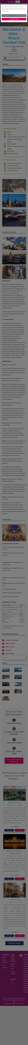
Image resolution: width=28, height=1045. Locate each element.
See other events (14, 19)
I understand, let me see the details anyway (14, 15)
